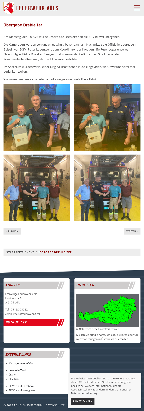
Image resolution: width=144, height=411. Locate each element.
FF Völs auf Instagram (22, 390)
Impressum (35, 405)
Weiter (131, 231)
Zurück (12, 231)
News (31, 252)
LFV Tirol (14, 379)
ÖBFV (12, 374)
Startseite (15, 252)
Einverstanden (82, 401)
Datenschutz (55, 405)
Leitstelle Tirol (17, 370)
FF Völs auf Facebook (21, 386)
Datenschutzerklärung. (84, 393)
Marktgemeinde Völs (21, 363)
